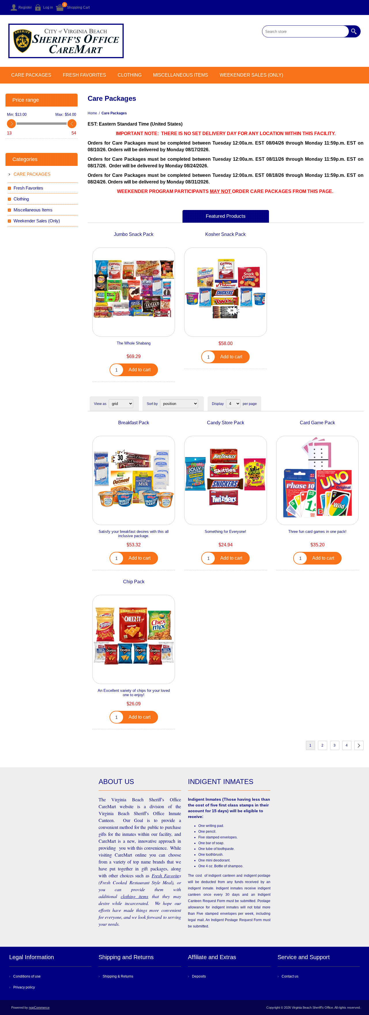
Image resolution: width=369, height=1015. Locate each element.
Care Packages (31, 75)
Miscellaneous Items (180, 75)
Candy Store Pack (225, 422)
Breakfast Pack (133, 422)
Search (354, 31)
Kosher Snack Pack (225, 234)
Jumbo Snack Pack (133, 234)
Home (92, 113)
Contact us (290, 976)
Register (25, 7)
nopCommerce (39, 1007)
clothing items (134, 896)
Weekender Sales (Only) (251, 75)
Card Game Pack (317, 422)
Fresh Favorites (84, 75)
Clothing (130, 75)
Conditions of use (27, 976)
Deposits (199, 976)
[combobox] (305, 31)
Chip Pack (133, 581)
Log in (48, 7)
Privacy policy (24, 987)
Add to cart (139, 369)
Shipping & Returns (118, 976)
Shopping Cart (78, 7)
